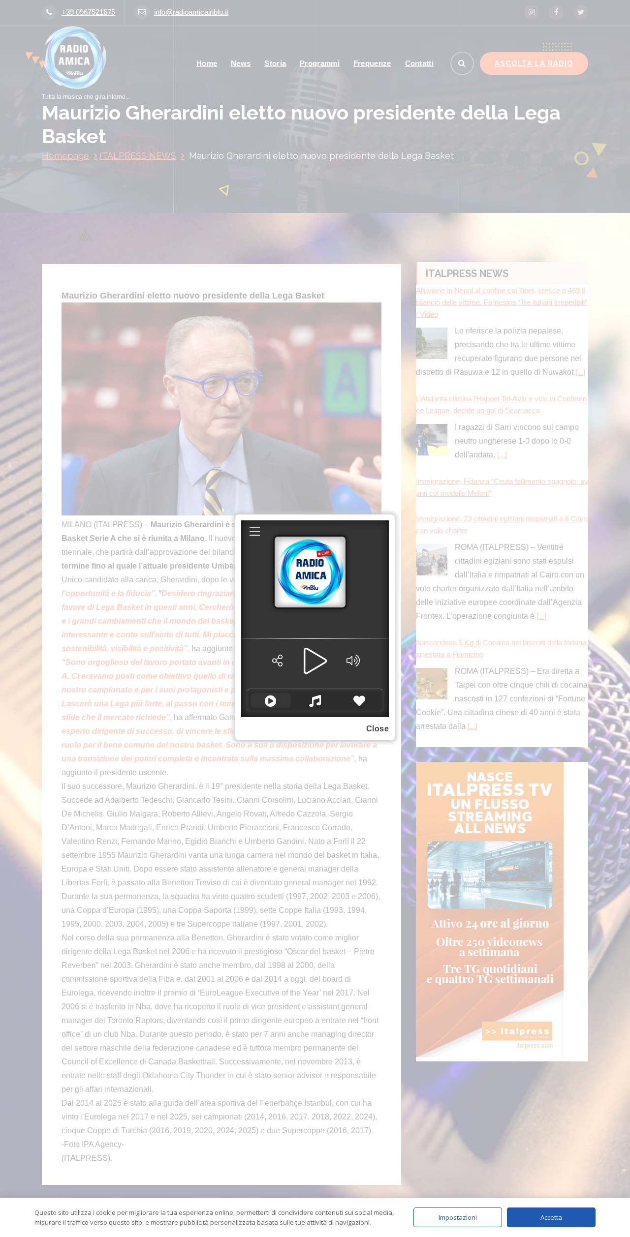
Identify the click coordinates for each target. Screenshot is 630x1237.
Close (377, 728)
